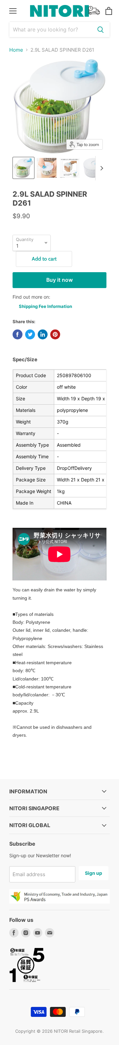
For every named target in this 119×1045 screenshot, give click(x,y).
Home (16, 50)
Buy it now (59, 280)
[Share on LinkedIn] (43, 334)
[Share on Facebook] (17, 334)
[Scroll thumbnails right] (100, 168)
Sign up (93, 873)
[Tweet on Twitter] (30, 334)
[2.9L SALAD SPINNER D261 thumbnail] (23, 167)
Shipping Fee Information (45, 306)
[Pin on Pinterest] (55, 334)
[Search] (100, 29)
